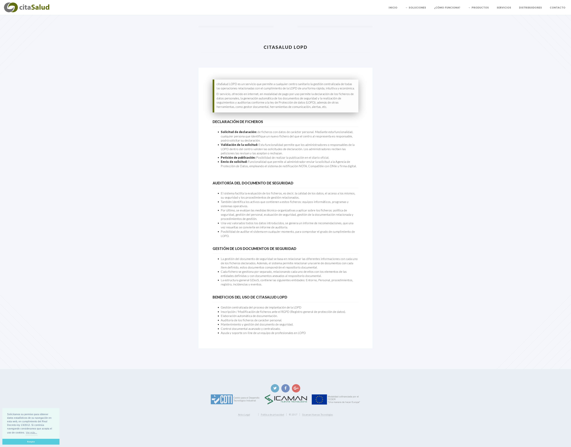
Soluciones (417, 7)
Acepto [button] (31, 441)
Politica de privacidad (272, 414)
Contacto (557, 7)
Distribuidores (530, 7)
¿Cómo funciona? (447, 7)
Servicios (504, 7)
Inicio (393, 7)
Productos (480, 7)
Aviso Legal (244, 414)
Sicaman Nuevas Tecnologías (317, 414)
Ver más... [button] (31, 432)
